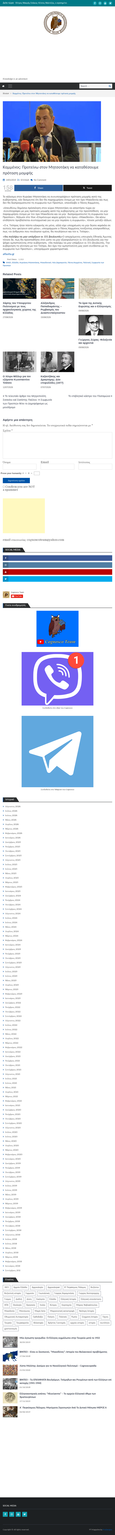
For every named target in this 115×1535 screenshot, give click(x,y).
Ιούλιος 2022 (11, 1025)
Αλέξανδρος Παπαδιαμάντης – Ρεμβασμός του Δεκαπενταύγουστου (53, 308)
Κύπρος (53, 1305)
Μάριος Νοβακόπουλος (86, 1305)
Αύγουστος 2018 (12, 1234)
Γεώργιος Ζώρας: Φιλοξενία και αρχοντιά (95, 341)
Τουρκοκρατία (22, 1323)
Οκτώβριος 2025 (12, 851)
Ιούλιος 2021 (11, 1078)
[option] (41, 2)
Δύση (29, 1299)
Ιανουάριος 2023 (12, 998)
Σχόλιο (8, 430)
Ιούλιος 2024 (11, 918)
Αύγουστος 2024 (12, 913)
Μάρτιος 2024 (11, 936)
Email (45, 462)
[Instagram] (100, 3)
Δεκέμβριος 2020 (13, 1110)
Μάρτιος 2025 (11, 882)
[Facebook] (95, 3)
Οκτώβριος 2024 (12, 904)
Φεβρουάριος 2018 (13, 1261)
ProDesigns (107, 1530)
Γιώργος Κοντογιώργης (89, 1293)
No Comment (40, 180)
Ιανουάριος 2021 (12, 1105)
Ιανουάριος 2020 (13, 1159)
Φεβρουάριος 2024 (13, 940)
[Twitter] (110, 3)
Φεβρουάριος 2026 (13, 833)
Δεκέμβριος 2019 (13, 1163)
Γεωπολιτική (44, 1293)
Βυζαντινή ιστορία (12, 1293)
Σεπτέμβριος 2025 (13, 855)
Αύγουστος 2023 (12, 967)
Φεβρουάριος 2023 (13, 994)
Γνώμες (7, 1299)
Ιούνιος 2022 (11, 1029)
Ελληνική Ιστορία (68, 1299)
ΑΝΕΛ (8, 263)
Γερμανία (30, 1293)
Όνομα (6, 462)
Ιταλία (42, 1305)
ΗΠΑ (6, 1305)
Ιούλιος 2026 (11, 811)
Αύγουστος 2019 (12, 1181)
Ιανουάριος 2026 (12, 837)
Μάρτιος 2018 (11, 1257)
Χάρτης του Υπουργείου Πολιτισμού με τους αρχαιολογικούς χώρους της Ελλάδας (19, 308)
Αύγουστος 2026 (12, 806)
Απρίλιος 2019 (12, 1199)
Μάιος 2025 (10, 873)
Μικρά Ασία (40, 1311)
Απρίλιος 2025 (12, 878)
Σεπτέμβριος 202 (12, 1270)
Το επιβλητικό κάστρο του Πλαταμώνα (89, 396)
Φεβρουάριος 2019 (13, 1208)
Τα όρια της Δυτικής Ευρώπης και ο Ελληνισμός (95, 305)
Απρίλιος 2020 (12, 1145)
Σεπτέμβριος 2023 (13, 962)
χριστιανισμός (10, 1329)
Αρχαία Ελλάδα (20, 1287)
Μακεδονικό (45, 263)
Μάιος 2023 (10, 980)
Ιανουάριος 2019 (12, 1212)
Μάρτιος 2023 (11, 989)
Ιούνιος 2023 (11, 976)
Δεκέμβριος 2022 (13, 1002)
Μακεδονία (9, 1311)
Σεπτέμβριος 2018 (13, 1230)
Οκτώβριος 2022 (12, 1011)
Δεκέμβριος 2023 (13, 949)
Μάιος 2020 (11, 1141)
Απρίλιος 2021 (11, 1092)
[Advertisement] (55, 56)
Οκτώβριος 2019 (12, 1172)
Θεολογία (17, 1305)
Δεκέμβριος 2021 (13, 1056)
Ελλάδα (15, 263)
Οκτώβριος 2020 (13, 1118)
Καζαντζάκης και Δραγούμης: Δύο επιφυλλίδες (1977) (52, 379)
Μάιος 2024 (10, 927)
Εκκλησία (40, 1299)
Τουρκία (8, 1323)
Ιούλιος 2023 (11, 971)
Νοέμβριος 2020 (12, 1114)
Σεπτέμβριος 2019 (13, 1176)
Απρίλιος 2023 (12, 985)
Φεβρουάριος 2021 (13, 1101)
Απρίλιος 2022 (12, 1038)
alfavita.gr (8, 254)
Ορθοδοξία (38, 1317)
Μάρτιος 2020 (11, 1150)
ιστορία (92, 1323)
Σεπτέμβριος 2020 (13, 1123)
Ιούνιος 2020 (11, 1136)
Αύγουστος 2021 (12, 1074)
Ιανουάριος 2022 (12, 1052)
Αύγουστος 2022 (12, 1020)
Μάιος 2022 (10, 1034)
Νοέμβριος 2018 (12, 1221)
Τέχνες (105, 1317)
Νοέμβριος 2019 (12, 1168)
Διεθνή (19, 1299)
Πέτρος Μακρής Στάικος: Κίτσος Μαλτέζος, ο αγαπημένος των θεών (46, 3)
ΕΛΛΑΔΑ (25, 180)
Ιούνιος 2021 (11, 1083)
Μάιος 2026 (10, 820)
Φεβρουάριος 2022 (13, 1047)
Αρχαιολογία (37, 1287)
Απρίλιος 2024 (12, 931)
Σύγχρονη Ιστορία (90, 1317)
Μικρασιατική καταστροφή (62, 1311)
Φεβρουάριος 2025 (13, 887)
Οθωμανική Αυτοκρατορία (16, 1317)
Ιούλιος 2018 (11, 1239)
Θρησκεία (30, 1305)
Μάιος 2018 (10, 1248)
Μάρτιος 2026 (11, 829)
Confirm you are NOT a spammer (19, 488)
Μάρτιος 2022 (11, 1043)
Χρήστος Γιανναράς (57, 1323)
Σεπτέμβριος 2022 (13, 1016)
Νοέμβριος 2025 (12, 846)
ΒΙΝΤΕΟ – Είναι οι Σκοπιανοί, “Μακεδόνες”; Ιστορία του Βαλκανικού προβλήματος (63, 1352)
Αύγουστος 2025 (12, 860)
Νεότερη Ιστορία (86, 1311)
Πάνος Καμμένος (75, 263)
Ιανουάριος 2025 (12, 891)
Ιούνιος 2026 (11, 815)
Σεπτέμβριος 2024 (13, 909)
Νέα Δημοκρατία (59, 263)
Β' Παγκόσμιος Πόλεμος (75, 1287)
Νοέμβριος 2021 (12, 1060)
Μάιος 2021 (10, 1087)
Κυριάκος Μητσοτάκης (29, 263)
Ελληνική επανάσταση (91, 1299)
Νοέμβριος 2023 (12, 953)
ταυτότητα (105, 1323)
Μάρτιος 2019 (11, 1203)
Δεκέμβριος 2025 (13, 842)
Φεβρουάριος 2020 (13, 1154)
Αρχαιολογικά (54, 1287)
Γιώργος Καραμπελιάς (64, 1293)
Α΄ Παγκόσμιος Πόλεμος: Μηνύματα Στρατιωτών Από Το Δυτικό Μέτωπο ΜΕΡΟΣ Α (63, 1407)
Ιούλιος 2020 (11, 1132)
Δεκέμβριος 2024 (13, 895)
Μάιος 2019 (10, 1194)
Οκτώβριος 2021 (12, 1065)
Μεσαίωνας (24, 1311)
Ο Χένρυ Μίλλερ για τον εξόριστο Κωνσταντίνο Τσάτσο (17, 379)
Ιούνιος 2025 (11, 869)
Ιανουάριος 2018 (12, 1266)
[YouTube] (105, 3)
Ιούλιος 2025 (11, 864)
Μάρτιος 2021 (11, 1096)
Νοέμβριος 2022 (12, 1007)
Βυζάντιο (95, 1287)
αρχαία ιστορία (77, 1323)
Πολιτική (87, 263)
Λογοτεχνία (66, 1305)
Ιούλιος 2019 (11, 1185)
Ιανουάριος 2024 (12, 945)
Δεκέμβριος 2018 (13, 1217)
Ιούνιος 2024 (11, 922)
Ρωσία (74, 1317)
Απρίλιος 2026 (12, 824)
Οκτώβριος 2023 (12, 958)
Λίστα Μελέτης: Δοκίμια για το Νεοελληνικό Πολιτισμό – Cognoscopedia (58, 1366)
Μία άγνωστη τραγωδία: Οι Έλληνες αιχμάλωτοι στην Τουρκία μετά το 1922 (60, 1338)
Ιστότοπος (84, 462)
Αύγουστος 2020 (13, 1127)
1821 (6, 1287)
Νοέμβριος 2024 (12, 900)
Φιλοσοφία (38, 1323)
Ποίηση (51, 1317)
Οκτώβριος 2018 (12, 1226)
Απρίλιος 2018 (11, 1252)
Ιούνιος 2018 (11, 1243)
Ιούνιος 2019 (11, 1190)
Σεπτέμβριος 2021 (13, 1069)
